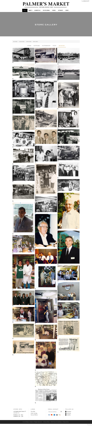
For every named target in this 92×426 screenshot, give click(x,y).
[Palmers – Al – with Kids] (23, 244)
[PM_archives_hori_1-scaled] (69, 154)
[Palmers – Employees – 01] (69, 211)
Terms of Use (66, 421)
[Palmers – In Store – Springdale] (46, 204)
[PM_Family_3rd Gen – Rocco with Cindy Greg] (69, 185)
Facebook (68, 413)
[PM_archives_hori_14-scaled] (46, 396)
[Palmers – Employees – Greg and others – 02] (23, 156)
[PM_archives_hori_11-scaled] (69, 137)
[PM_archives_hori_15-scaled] (23, 331)
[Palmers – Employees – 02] (46, 154)
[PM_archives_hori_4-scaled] (23, 71)
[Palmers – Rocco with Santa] (46, 356)
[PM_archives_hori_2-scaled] (46, 72)
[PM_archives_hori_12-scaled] (23, 107)
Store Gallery (15, 41)
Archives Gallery (28, 41)
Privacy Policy (47, 421)
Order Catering (34, 413)
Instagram (68, 411)
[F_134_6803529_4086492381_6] (46, 119)
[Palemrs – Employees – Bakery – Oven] (46, 307)
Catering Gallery (22, 41)
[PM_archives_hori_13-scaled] (23, 348)
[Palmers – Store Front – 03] (69, 292)
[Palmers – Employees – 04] (46, 179)
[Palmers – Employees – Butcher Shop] (23, 272)
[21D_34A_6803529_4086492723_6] (69, 95)
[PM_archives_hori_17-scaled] (69, 328)
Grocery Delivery (34, 414)
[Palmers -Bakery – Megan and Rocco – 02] (23, 315)
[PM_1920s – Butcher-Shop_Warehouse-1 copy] (23, 55)
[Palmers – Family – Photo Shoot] (23, 192)
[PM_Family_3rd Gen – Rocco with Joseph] (46, 257)
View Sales (33, 411)
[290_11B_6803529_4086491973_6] (23, 218)
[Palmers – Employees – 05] (69, 170)
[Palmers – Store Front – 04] (69, 56)
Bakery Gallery (35, 41)
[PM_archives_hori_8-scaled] (46, 379)
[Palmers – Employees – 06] (46, 231)
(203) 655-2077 (16, 412)
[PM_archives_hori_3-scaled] (23, 298)
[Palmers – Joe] (69, 248)
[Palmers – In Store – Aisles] (23, 173)
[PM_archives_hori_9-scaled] (69, 345)
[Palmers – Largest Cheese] (23, 89)
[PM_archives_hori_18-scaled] (23, 123)
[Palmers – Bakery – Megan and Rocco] (69, 311)
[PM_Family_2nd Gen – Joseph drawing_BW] (46, 95)
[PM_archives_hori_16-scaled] (46, 137)
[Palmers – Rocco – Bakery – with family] (46, 333)
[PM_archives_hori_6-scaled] (69, 73)
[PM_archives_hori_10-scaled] (23, 140)
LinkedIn (68, 414)
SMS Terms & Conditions (56, 421)
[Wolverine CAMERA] (46, 56)
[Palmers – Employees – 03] (69, 119)
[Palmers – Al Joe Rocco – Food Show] (46, 277)
